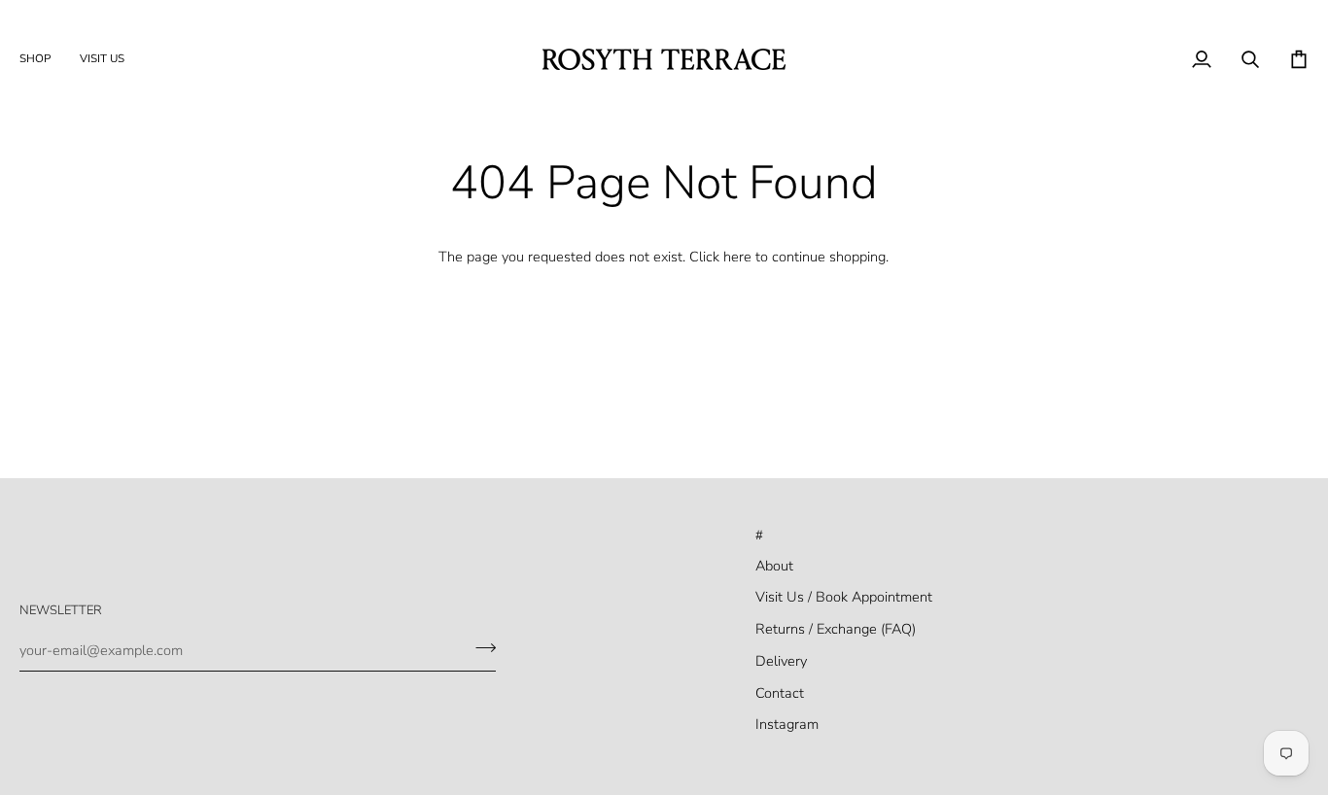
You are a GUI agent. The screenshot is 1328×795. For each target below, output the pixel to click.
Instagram (787, 724)
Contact (779, 693)
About (774, 565)
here (737, 256)
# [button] (759, 535)
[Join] (480, 648)
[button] (42, 59)
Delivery (781, 661)
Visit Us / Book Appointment (843, 596)
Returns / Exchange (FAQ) (835, 629)
